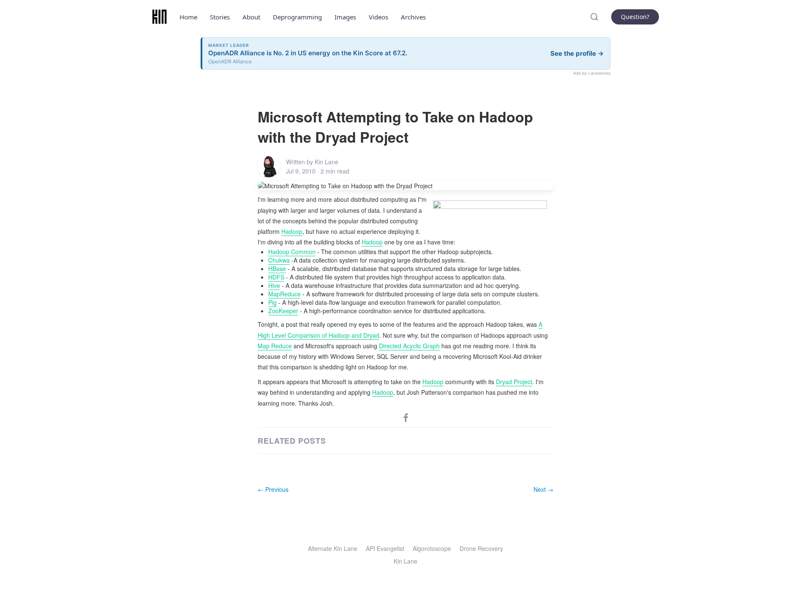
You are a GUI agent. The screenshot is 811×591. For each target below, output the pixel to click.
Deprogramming (297, 17)
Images (345, 17)
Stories (220, 17)
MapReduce (284, 294)
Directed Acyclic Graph (409, 346)
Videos (378, 17)
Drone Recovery (481, 548)
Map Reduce (275, 346)
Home (188, 17)
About (251, 17)
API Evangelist (385, 548)
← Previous (273, 489)
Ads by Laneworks (591, 73)
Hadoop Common (292, 251)
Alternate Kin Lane (332, 548)
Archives (413, 17)
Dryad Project (514, 381)
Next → (543, 489)
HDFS (276, 277)
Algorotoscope (432, 548)
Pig (272, 302)
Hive (274, 285)
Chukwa (279, 260)
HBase (277, 268)
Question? (635, 17)
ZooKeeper (283, 310)
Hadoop (291, 231)
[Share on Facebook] (406, 417)
